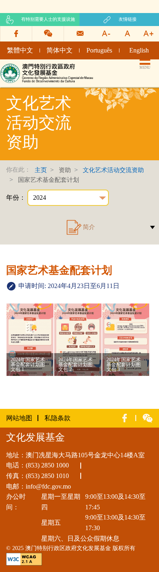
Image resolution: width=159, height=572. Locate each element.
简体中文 (59, 50)
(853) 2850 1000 (47, 465)
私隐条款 (57, 418)
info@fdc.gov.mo (48, 486)
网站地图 (19, 418)
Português (99, 50)
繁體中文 (20, 50)
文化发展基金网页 (26, 66)
